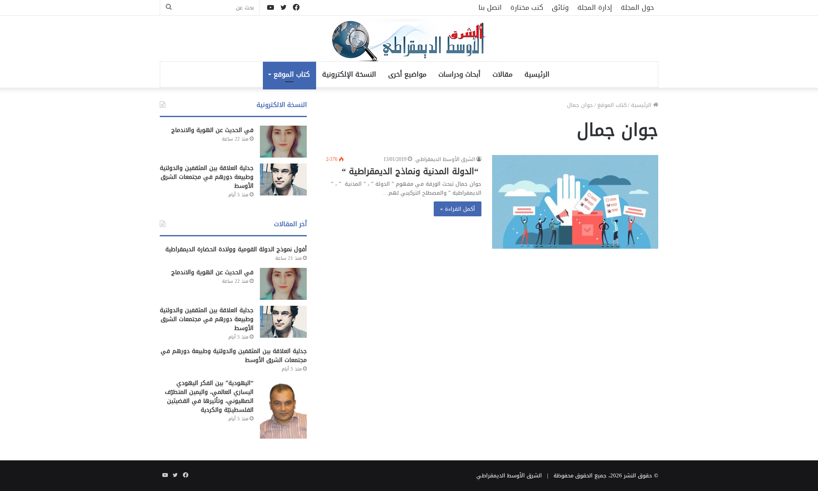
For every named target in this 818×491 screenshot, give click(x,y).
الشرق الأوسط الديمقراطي (445, 159)
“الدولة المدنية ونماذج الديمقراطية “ (411, 171)
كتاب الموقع (292, 74)
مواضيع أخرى (407, 74)
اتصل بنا (490, 7)
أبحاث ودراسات (459, 74)
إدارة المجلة (594, 7)
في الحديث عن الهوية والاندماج (212, 130)
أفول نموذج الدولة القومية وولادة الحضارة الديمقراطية (236, 249)
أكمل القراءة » (457, 209)
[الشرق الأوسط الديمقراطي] (409, 41)
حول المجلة (637, 7)
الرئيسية (537, 74)
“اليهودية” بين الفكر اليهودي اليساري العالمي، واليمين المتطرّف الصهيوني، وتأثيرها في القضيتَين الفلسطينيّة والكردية (209, 396)
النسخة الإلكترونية (349, 74)
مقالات (503, 74)
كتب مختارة (526, 7)
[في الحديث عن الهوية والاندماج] (283, 142)
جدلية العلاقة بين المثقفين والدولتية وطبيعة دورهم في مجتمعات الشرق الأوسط (206, 177)
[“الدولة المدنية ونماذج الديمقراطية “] (575, 202)
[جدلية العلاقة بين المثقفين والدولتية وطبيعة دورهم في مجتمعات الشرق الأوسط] (283, 179)
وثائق (560, 7)
